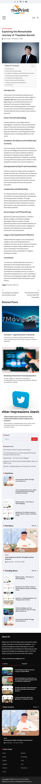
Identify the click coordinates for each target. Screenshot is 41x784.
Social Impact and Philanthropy (15, 80)
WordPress (28, 781)
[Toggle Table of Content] (32, 66)
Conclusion (9, 85)
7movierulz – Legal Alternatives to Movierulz (19, 335)
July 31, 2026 (21, 562)
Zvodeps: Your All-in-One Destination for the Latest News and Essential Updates (26, 689)
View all (34, 525)
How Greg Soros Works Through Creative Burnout (17, 449)
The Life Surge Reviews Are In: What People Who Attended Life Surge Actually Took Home (26, 491)
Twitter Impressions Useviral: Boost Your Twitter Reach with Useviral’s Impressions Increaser (18, 419)
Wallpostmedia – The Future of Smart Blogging (16, 458)
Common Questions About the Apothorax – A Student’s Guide (24, 698)
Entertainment (7, 28)
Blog (6, 555)
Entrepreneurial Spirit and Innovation (17, 75)
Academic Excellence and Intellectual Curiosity (20, 73)
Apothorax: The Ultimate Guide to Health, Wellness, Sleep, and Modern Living (26, 514)
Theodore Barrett (12, 285)
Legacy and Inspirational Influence (16, 82)
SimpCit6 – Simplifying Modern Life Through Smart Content (19, 466)
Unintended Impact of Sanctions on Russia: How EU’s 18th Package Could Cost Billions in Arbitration (26, 679)
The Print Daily (19, 779)
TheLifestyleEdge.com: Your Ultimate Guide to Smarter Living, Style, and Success (26, 599)
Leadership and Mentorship (14, 78)
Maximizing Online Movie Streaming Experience (20, 376)
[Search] (37, 17)
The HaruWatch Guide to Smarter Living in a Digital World (25, 670)
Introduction (10, 68)
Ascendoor (11, 781)
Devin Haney (7, 38)
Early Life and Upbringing (13, 71)
